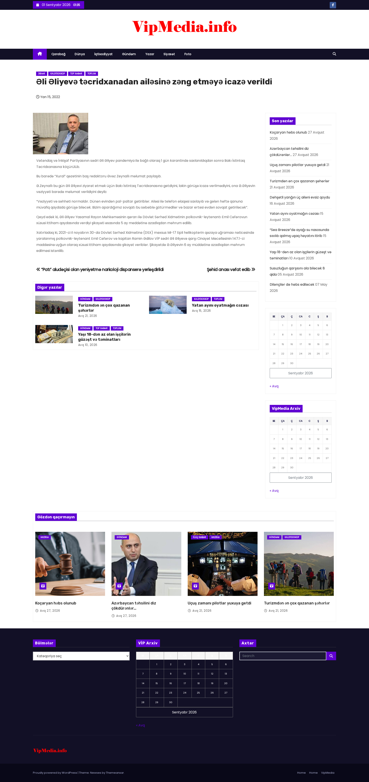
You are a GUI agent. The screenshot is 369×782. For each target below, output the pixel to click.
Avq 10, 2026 (87, 345)
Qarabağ (58, 54)
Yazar (149, 54)
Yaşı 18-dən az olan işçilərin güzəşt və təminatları (104, 337)
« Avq (274, 386)
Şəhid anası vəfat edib (229, 269)
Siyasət (169, 54)
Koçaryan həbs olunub (288, 132)
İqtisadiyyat (103, 54)
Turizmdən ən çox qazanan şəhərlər (299, 181)
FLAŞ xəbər (199, 537)
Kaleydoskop (57, 73)
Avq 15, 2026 (201, 311)
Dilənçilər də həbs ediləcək (292, 284)
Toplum (92, 73)
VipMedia (327, 773)
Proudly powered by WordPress (55, 773)
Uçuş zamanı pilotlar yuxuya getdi (297, 164)
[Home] (40, 54)
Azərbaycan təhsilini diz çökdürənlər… (133, 606)
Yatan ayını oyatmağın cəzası (220, 305)
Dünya (80, 54)
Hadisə (45, 537)
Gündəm (129, 54)
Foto (188, 54)
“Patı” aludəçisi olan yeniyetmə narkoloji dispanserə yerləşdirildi (102, 269)
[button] (334, 53)
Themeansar (115, 773)
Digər (41, 73)
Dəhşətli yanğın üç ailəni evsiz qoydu (300, 197)
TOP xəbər (76, 73)
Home (301, 773)
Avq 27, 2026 (50, 611)
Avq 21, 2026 (87, 316)
